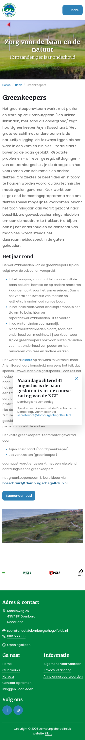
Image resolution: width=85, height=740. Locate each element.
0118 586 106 (16, 636)
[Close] (77, 378)
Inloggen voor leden (17, 689)
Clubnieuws (11, 670)
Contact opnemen (16, 683)
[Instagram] (18, 710)
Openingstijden (18, 645)
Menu (74, 10)
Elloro (48, 733)
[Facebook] (7, 710)
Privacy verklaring (57, 670)
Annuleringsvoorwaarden (63, 676)
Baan (18, 85)
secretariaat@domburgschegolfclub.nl (44, 415)
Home (6, 85)
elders (27, 360)
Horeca (8, 676)
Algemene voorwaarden (62, 664)
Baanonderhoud (19, 495)
